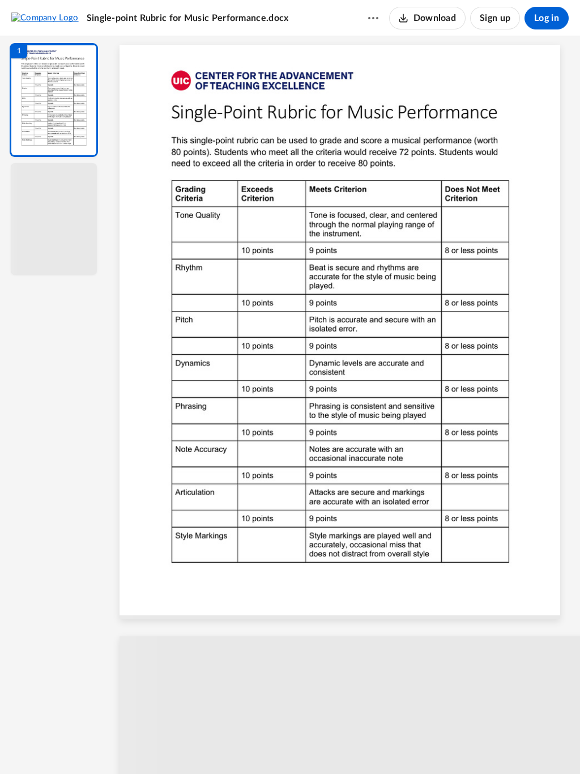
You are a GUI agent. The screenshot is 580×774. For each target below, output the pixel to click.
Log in (546, 18)
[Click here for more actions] (373, 18)
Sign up (495, 18)
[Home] (45, 17)
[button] (53, 100)
